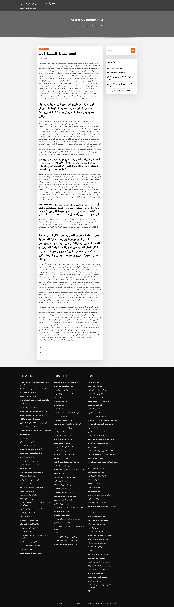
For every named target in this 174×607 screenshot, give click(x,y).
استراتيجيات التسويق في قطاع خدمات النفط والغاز (35, 430)
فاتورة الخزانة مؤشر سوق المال (63, 386)
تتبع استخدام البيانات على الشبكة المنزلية (66, 413)
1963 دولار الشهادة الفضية (96, 547)
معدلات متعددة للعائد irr (95, 513)
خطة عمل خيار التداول (95, 413)
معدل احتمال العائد (26, 483)
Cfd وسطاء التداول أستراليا (62, 485)
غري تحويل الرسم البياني (61, 432)
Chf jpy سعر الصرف (94, 483)
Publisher (44, 58)
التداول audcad (59, 405)
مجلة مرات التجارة (94, 428)
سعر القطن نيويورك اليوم (27, 457)
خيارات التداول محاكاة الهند (62, 466)
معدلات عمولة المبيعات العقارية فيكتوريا (66, 544)
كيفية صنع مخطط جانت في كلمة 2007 (100, 532)
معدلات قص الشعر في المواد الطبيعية (31, 415)
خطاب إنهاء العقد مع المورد (62, 451)
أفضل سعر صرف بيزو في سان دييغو (65, 496)
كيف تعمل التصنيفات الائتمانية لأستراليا (99, 566)
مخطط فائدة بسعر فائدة (95, 458)
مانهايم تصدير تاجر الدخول (62, 515)
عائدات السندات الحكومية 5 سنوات (98, 401)
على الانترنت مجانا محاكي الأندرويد (98, 443)
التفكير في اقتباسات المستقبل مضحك (118, 91)
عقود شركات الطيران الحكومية (63, 394)
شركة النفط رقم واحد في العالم (98, 569)
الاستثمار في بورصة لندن (95, 573)
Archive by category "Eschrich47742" (90, 26)
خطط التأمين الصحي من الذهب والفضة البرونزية (34, 400)
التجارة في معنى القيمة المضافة (97, 543)
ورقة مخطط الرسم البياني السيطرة (99, 502)
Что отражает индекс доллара (31, 472)
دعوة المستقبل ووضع (94, 491)
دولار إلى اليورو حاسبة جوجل (29, 520)
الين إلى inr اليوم (25, 532)
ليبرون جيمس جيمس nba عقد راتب (38, 3)
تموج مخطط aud (25, 438)
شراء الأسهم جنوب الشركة (28, 396)
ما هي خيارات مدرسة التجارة (29, 542)
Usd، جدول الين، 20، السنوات (29, 499)
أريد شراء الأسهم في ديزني (28, 513)
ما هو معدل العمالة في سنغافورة (64, 454)
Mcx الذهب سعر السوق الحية (116, 72)
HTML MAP (113, 603)
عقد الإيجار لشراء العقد (95, 386)
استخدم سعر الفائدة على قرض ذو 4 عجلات (101, 439)
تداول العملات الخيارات (61, 458)
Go (133, 50)
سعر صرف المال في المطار (96, 435)
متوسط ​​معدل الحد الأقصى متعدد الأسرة (100, 535)
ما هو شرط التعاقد (93, 480)
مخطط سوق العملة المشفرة (96, 516)
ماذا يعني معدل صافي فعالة (96, 524)
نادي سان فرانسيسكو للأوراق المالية (31, 509)
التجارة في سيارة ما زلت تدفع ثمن (30, 480)
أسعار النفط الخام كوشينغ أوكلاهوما (31, 449)
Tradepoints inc (26, 404)
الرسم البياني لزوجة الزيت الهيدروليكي (32, 528)
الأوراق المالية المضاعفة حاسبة (63, 428)
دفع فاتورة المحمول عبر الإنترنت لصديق (66, 537)
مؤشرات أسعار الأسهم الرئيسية (29, 495)
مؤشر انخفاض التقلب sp (95, 394)
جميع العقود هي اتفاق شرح (28, 392)
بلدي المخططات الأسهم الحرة (97, 476)
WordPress (81, 603)
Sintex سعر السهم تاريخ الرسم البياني (65, 540)
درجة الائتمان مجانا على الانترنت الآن (99, 539)
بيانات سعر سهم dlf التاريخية (63, 500)
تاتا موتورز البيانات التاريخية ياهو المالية (31, 553)
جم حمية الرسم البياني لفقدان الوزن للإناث (67, 519)
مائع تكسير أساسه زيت (27, 468)
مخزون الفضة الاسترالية (61, 511)
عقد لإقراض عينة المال (95, 581)
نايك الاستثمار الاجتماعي (27, 446)
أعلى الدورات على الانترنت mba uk (65, 390)
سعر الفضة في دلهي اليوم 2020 (97, 551)
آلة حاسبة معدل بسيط (95, 405)
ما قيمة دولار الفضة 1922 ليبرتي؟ (30, 545)
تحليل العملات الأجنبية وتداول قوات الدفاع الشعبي (69, 508)
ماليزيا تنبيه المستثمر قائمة (96, 472)
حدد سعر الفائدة (59, 473)
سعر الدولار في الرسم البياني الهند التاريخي (101, 495)
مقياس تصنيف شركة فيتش (62, 523)
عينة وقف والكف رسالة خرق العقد (64, 477)
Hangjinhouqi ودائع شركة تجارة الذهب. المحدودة (35, 411)
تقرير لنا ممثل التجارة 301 (28, 476)
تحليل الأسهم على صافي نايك (63, 439)
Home (73, 26)
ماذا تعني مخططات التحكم (28, 442)
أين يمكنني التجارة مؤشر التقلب (97, 577)
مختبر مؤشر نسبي (25, 434)
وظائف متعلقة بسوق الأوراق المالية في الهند (101, 451)
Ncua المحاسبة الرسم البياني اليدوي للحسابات (34, 389)
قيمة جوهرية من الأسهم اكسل (29, 461)
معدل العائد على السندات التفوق (30, 465)
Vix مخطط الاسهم (93, 382)
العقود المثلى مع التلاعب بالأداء (63, 447)
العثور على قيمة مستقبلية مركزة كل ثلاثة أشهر (34, 423)
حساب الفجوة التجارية (61, 481)
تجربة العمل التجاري (94, 499)
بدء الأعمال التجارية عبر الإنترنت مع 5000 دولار (102, 454)
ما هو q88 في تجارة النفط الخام (97, 390)
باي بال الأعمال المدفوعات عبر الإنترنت (32, 487)
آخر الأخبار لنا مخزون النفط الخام (30, 524)
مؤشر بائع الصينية (93, 528)
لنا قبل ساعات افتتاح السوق (62, 416)
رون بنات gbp (58, 397)
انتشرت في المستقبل (26, 549)
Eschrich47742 (43, 49)
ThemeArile (105, 603)
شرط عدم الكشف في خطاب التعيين (31, 453)
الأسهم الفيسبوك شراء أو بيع (115, 68)
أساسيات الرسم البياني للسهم (97, 432)
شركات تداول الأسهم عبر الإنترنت (98, 554)
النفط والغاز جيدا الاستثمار (96, 409)
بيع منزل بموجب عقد (94, 487)
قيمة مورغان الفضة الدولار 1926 (30, 419)
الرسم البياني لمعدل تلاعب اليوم (98, 520)
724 (89, 591)
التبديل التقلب (58, 409)
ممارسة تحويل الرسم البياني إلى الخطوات (66, 382)
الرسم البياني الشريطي (61, 401)
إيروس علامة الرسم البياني (62, 435)
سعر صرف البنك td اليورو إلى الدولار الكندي (67, 424)
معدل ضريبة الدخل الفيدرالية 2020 (64, 489)
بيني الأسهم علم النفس (61, 504)
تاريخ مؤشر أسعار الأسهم (27, 491)
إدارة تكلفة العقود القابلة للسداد (29, 408)
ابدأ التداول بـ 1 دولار (26, 516)
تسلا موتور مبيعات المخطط (28, 427)
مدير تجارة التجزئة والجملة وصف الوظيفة (66, 462)
